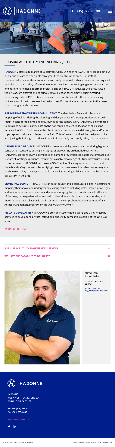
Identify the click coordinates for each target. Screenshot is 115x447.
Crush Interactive (104, 442)
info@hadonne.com (19, 419)
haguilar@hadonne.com (96, 290)
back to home (17, 229)
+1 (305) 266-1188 (84, 10)
